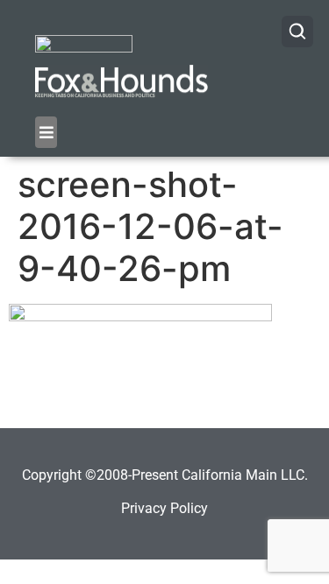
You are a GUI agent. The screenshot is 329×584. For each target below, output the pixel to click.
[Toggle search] (297, 31)
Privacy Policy (164, 508)
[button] (46, 132)
